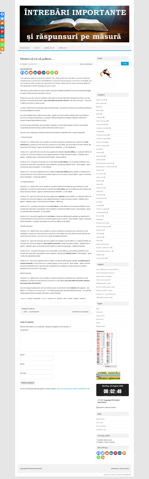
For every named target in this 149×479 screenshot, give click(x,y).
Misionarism (100, 187)
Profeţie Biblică (101, 212)
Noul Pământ (100, 198)
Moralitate (99, 195)
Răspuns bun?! (25, 48)
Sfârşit (98, 240)
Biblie (98, 107)
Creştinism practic (102, 135)
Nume (22, 355)
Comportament (101, 124)
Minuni (98, 184)
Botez (98, 114)
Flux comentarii (101, 426)
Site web (23, 373)
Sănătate (99, 233)
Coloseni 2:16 (51, 298)
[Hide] (1, 53)
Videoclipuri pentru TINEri (104, 297)
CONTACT (37, 48)
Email (22, 364)
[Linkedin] (35, 73)
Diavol (98, 149)
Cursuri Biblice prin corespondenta (107, 269)
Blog (97, 308)
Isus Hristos (100, 173)
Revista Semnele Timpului (104, 290)
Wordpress (127, 474)
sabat (65, 298)
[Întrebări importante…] (74, 42)
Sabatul (76, 298)
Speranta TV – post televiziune (106, 294)
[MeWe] (43, 73)
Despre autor (49, 48)
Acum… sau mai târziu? (30, 312)
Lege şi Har (99, 177)
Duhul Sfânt (100, 156)
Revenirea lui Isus (101, 223)
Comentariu (24, 330)
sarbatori (82, 298)
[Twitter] (26, 73)
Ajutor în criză (100, 100)
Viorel (24, 64)
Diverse (98, 152)
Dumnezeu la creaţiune (81, 312)
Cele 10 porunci (101, 121)
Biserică (98, 110)
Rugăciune (99, 230)
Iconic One (107, 474)
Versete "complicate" (34, 298)
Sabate (70, 298)
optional (59, 298)
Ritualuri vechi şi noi (102, 226)
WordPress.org (101, 429)
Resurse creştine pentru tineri (105, 287)
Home (98, 322)
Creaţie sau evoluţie (102, 128)
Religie (98, 219)
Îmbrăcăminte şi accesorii (104, 163)
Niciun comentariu (86, 64)
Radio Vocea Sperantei (103, 280)
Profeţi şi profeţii (101, 209)
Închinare (99, 170)
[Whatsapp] (52, 73)
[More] (56, 73)
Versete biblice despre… (104, 251)
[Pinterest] (39, 73)
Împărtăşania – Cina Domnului (105, 166)
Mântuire (99, 181)
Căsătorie (99, 117)
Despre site (62, 48)
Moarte (98, 191)
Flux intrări (99, 422)
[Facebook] (22, 73)
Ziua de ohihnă (101, 258)
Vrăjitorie (99, 254)
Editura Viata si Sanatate (104, 276)
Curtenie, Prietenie (102, 138)
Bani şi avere (100, 103)
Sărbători (99, 237)
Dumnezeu (99, 159)
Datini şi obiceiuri (101, 145)
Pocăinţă (99, 205)
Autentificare (100, 419)
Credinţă (99, 131)
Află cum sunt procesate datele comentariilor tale (73, 389)
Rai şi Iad (99, 216)
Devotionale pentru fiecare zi (105, 273)
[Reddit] (31, 73)
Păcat (98, 202)
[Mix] (48, 73)
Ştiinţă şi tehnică (101, 244)
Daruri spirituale (101, 142)
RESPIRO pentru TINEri (103, 283)
